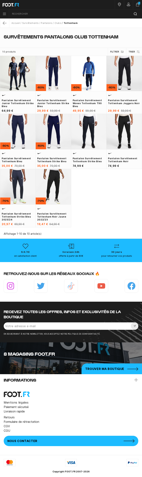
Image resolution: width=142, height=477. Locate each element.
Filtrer (114, 51)
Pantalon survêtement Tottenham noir (122, 160)
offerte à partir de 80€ (71, 255)
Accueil (15, 23)
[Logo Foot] (35, 4)
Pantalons (46, 23)
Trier (132, 51)
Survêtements (30, 23)
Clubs (58, 23)
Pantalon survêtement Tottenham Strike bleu (52, 160)
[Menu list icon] (4, 14)
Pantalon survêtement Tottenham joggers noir (124, 102)
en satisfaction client (25, 255)
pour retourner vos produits (116, 255)
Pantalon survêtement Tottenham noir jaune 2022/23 (52, 216)
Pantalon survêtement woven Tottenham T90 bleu (87, 103)
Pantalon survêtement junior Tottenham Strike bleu (18, 103)
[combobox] (75, 13)
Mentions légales (16, 402)
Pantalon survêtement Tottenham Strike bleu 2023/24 (16, 216)
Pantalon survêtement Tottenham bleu (16, 160)
